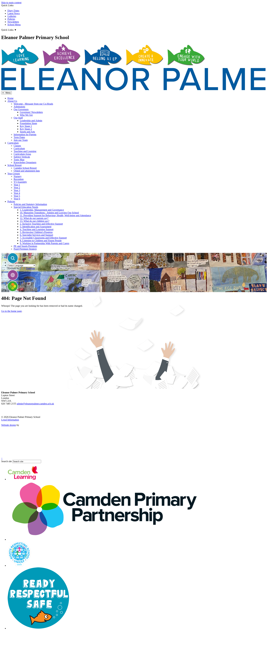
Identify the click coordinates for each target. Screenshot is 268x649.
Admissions (19, 106)
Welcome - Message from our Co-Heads (33, 103)
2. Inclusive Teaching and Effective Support (41, 223)
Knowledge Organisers (25, 162)
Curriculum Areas (22, 154)
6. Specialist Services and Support (36, 235)
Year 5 (17, 196)
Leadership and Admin (31, 120)
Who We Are (26, 115)
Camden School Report (25, 168)
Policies (11, 19)
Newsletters (13, 21)
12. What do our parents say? (34, 218)
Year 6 (17, 198)
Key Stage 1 (26, 126)
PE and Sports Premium (25, 246)
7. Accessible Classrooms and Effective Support (43, 237)
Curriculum (13, 143)
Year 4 (17, 193)
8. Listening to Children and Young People (41, 240)
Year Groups (13, 173)
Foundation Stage (28, 123)
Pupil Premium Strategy (25, 249)
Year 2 (17, 187)
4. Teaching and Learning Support (36, 229)
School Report (14, 165)
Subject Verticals (22, 157)
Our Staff (18, 117)
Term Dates (19, 137)
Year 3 (17, 190)
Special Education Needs (26, 207)
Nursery (18, 176)
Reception (19, 179)
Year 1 (17, 184)
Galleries (11, 16)
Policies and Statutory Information (30, 204)
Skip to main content (11, 2)
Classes (17, 145)
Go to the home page (11, 311)
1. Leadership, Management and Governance (42, 210)
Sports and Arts (27, 131)
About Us (12, 101)
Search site (6, 461)
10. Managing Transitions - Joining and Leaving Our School (49, 212)
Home (10, 98)
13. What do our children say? (34, 221)
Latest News (13, 13)
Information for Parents (25, 134)
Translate (30, 268)
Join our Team (21, 140)
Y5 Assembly (20, 182)
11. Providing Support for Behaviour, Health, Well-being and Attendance (55, 215)
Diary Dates (13, 10)
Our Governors (21, 109)
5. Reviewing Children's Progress (36, 232)
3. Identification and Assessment (35, 226)
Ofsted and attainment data (27, 170)
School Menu (14, 24)
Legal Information (10, 419)
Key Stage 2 (26, 129)
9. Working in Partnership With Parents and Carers (44, 243)
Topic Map (19, 159)
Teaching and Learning (25, 151)
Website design (8, 425)
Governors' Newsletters (31, 112)
